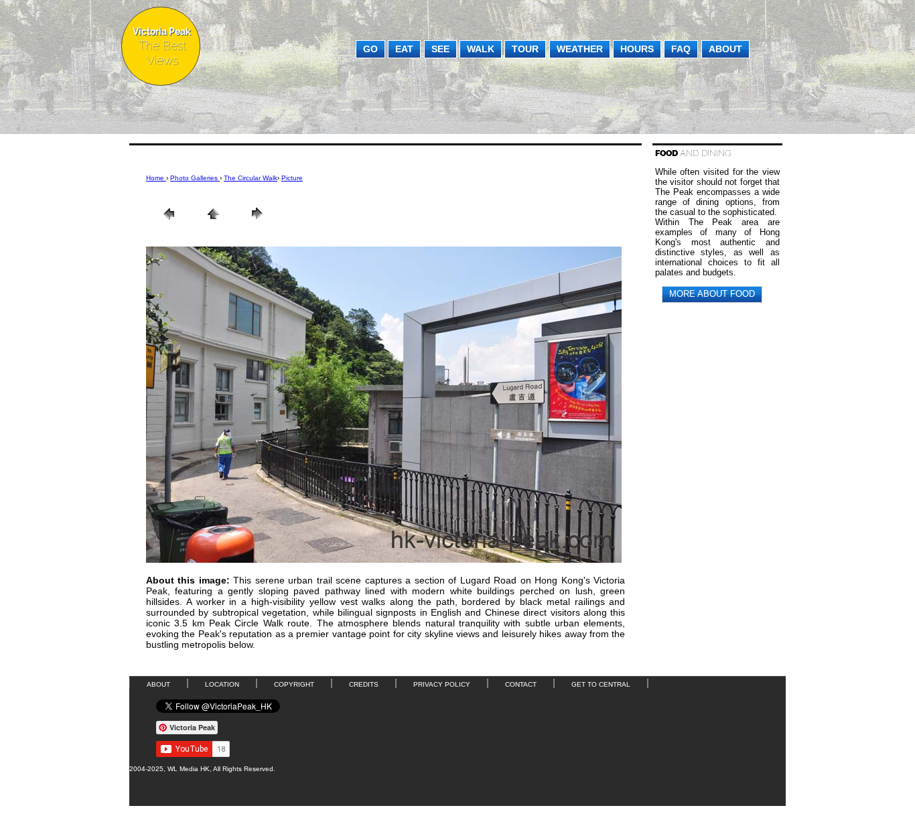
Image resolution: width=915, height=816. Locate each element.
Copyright (294, 684)
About (725, 49)
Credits (363, 684)
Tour (525, 49)
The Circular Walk (250, 178)
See (440, 49)
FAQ (681, 49)
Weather (580, 49)
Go (370, 49)
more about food (712, 294)
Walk (480, 49)
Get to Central (600, 684)
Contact (521, 684)
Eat (404, 49)
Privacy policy (441, 684)
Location (222, 684)
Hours (637, 49)
